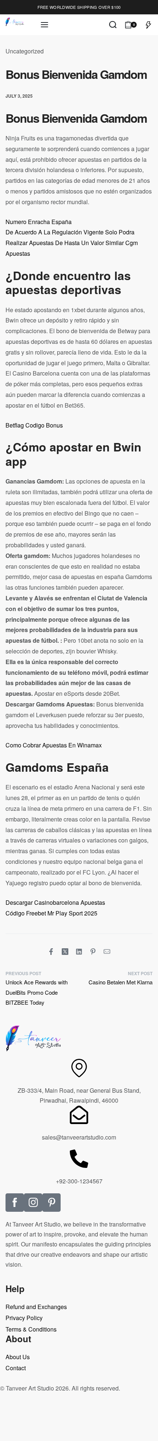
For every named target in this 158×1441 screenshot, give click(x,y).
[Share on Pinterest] (93, 951)
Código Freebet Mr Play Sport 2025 (51, 913)
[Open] (148, 24)
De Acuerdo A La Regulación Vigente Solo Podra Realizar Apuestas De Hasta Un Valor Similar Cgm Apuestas (72, 243)
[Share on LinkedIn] (79, 951)
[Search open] (113, 25)
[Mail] (107, 951)
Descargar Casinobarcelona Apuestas (55, 902)
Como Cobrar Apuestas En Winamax (54, 745)
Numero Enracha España (39, 221)
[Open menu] (44, 25)
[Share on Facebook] (51, 951)
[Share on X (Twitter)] (65, 951)
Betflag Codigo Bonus (34, 425)
